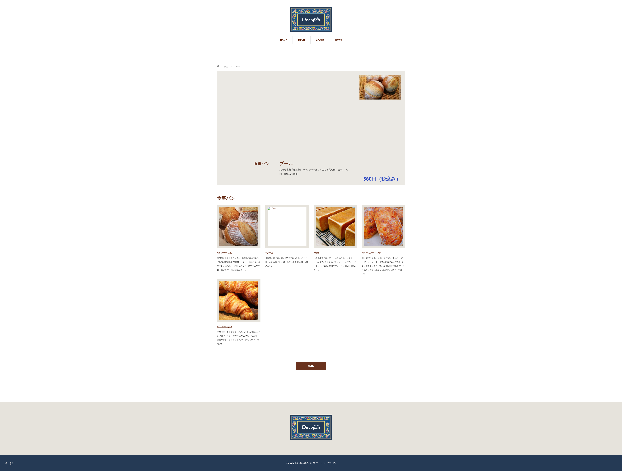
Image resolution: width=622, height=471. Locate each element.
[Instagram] (11, 462)
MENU (301, 40)
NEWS (338, 40)
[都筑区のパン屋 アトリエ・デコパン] (311, 20)
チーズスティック (372, 252)
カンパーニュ (225, 252)
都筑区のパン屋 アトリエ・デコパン (317, 463)
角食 (317, 252)
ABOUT (320, 40)
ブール (270, 252)
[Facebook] (5, 462)
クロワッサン (225, 326)
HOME (283, 40)
